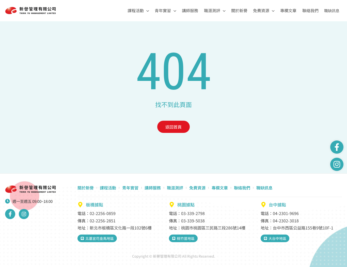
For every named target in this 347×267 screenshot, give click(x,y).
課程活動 (136, 10)
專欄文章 (288, 10)
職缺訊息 (331, 10)
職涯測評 (212, 10)
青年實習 (163, 10)
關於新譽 (239, 10)
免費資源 (261, 10)
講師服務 (190, 10)
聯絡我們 (310, 10)
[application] (146, 10)
